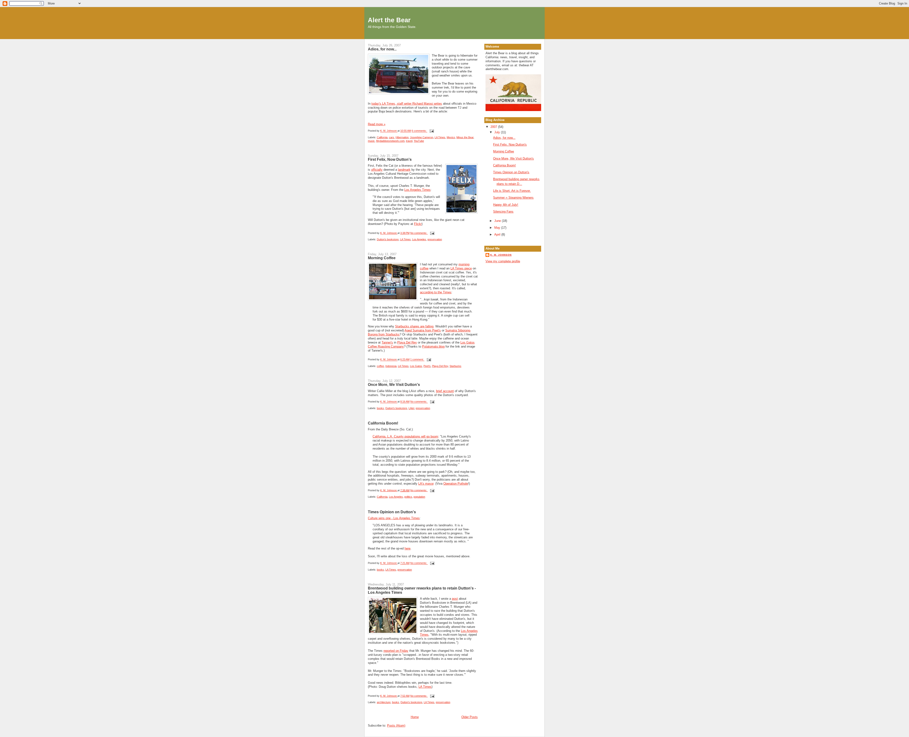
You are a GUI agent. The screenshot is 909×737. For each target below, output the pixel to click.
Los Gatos (416, 366)
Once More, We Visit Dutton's (394, 384)
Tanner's (387, 342)
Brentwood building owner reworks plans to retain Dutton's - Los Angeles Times (422, 590)
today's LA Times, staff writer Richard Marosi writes (406, 103)
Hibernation (402, 137)
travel (409, 140)
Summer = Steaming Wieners (513, 197)
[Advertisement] (507, 284)
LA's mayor (425, 483)
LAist (411, 408)
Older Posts (469, 717)
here (407, 548)
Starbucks (455, 366)
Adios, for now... (382, 49)
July (497, 132)
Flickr (418, 224)
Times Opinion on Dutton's (392, 512)
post (455, 598)
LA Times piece (461, 268)
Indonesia (391, 366)
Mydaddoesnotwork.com (390, 140)
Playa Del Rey (407, 342)
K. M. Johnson (501, 255)
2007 (494, 127)
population (419, 496)
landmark (404, 169)
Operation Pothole (455, 483)
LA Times (440, 137)
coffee (380, 366)
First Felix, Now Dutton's (390, 159)
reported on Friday (395, 650)
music (371, 140)
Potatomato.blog (433, 346)
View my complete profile (503, 261)
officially (377, 169)
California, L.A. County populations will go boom (405, 436)
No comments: (419, 233)
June (498, 221)
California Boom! (383, 423)
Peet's (427, 366)
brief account (445, 391)
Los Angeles (419, 239)
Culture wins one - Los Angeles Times (394, 518)
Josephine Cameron (421, 137)
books (380, 408)
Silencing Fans (503, 211)
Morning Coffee (382, 258)
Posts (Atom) (396, 725)
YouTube (419, 140)
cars (391, 137)
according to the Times (435, 292)
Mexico (451, 137)
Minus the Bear (464, 137)
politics (408, 496)
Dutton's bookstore (388, 239)
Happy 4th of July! (505, 204)
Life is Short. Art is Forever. (512, 190)
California (382, 137)
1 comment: (417, 359)
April (497, 234)
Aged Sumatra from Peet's (423, 330)
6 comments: (419, 131)
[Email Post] (431, 131)
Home (415, 717)
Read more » (376, 124)
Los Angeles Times (417, 190)
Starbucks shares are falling (414, 326)
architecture (384, 702)
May (497, 227)
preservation (435, 239)
